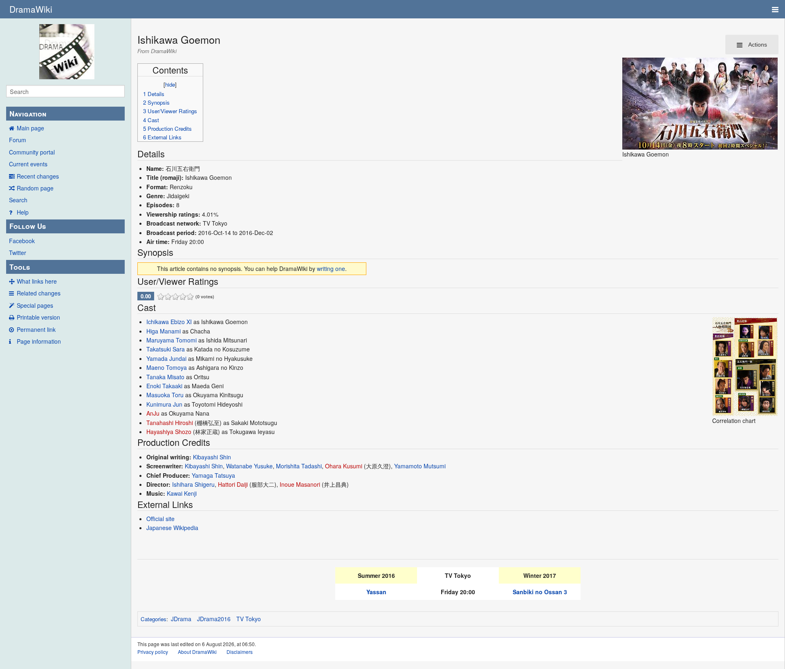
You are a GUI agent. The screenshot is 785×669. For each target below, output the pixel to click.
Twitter (17, 252)
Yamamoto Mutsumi (420, 466)
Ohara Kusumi (343, 466)
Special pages (35, 305)
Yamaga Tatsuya (213, 475)
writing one (331, 268)
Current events (28, 164)
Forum (17, 140)
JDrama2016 (214, 619)
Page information (39, 341)
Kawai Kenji (182, 493)
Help (23, 212)
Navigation (27, 114)
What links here (37, 281)
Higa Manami (163, 331)
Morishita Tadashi (299, 466)
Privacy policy (152, 651)
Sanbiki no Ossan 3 (540, 592)
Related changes (39, 293)
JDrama (181, 619)
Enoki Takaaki (164, 386)
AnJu (152, 413)
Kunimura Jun (164, 404)
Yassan (376, 592)
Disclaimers (240, 651)
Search (18, 200)
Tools (19, 267)
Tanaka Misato (165, 377)
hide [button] (170, 84)
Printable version (38, 317)
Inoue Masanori (300, 484)
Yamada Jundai (166, 358)
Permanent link (36, 329)
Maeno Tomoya (166, 367)
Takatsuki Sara (165, 349)
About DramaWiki (197, 651)
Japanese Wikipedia (172, 528)
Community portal (32, 152)
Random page (35, 188)
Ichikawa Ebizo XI (169, 322)
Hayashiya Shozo (168, 431)
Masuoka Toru (165, 395)
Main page (30, 128)
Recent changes (38, 176)
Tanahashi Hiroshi (169, 422)
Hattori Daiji (233, 484)
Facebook (22, 241)
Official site (160, 519)
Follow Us (27, 226)
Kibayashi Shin (212, 457)
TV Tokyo (248, 619)
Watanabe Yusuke (249, 466)
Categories (153, 619)
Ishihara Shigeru (193, 484)
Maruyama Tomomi (171, 340)
